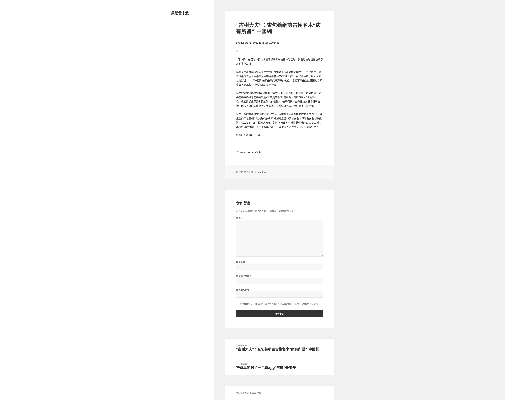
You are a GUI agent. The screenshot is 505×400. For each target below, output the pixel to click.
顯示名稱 (241, 262)
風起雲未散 (180, 13)
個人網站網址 (242, 289)
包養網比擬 (268, 93)
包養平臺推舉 (246, 97)
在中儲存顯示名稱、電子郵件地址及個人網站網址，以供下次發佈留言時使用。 (280, 303)
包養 (286, 97)
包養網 (257, 97)
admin (263, 172)
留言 (239, 218)
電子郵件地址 (243, 276)
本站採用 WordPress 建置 (248, 392)
